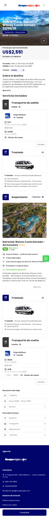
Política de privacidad (11, 500)
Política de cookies (10, 505)
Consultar (24, 512)
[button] (43, 5)
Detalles (40, 144)
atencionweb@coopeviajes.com (17, 491)
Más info (7, 90)
